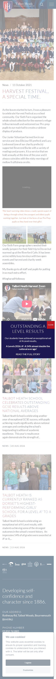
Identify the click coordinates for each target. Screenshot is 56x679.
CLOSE (50, 325)
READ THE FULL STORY (28, 354)
